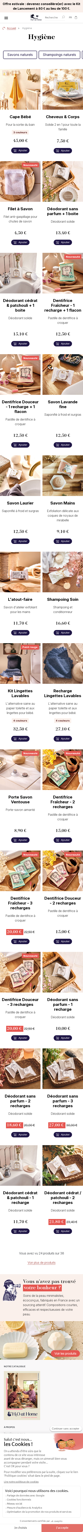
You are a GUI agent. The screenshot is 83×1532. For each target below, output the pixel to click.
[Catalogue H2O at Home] (22, 1395)
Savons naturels (20, 55)
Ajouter (22, 150)
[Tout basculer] (6, 18)
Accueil (11, 28)
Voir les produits (65, 1353)
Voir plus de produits (42, 1262)
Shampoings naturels (59, 55)
